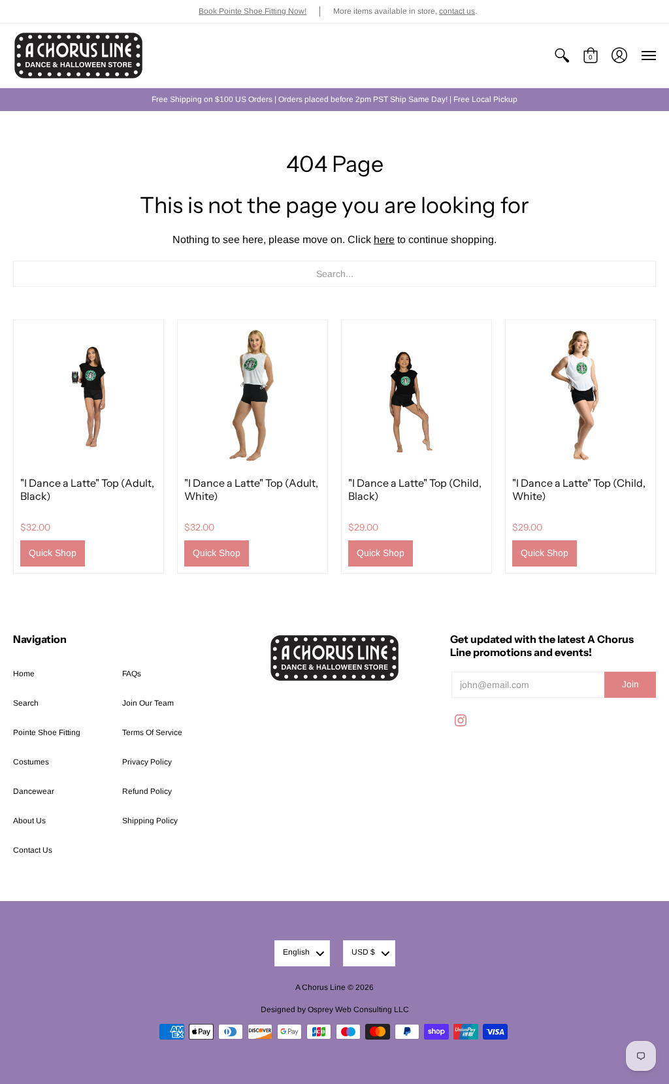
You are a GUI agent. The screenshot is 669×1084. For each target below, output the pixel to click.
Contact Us (32, 850)
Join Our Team (148, 703)
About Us (29, 820)
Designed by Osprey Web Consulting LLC (335, 1009)
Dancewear (33, 791)
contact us (457, 11)
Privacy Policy (147, 761)
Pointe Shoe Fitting (46, 732)
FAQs (131, 673)
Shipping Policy (150, 820)
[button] (561, 56)
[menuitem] (561, 56)
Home (24, 673)
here (384, 239)
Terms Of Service (152, 732)
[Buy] (88, 395)
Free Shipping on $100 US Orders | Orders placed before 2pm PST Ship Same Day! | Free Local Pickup (334, 99)
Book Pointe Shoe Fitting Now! (252, 11)
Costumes (31, 761)
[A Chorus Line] (78, 56)
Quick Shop (52, 553)
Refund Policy (147, 791)
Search (26, 703)
